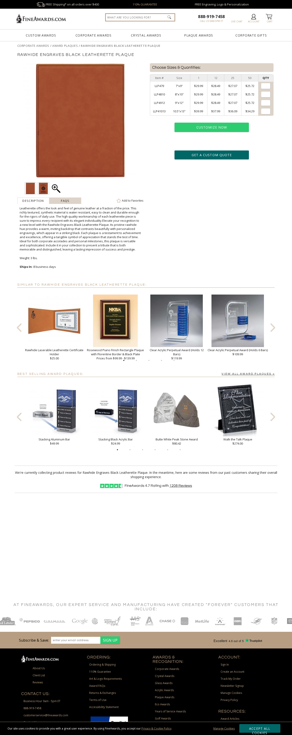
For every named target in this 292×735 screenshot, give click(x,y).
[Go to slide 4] (161, 360)
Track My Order (231, 679)
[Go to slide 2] (136, 360)
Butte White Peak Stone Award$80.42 (177, 441)
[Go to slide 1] (124, 360)
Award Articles (230, 719)
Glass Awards (163, 683)
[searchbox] (140, 17)
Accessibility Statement (104, 707)
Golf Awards (163, 718)
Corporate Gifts (251, 35)
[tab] (33, 201)
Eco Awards (162, 704)
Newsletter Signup (232, 686)
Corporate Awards (94, 35)
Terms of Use (98, 700)
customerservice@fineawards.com (45, 715)
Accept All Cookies (259, 729)
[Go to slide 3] (149, 360)
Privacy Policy (229, 700)
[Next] (272, 327)
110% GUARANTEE (145, 4)
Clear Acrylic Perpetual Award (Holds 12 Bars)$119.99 (177, 354)
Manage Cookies (224, 728)
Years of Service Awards (170, 711)
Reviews (180, 485)
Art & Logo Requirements (105, 679)
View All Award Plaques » (248, 373)
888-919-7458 (211, 16)
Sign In (225, 665)
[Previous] (19, 327)
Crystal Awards (146, 35)
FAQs (65, 201)
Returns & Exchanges (102, 693)
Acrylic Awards (164, 690)
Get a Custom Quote (212, 155)
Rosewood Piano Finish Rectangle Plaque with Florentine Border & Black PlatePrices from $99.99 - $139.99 (115, 354)
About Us (39, 668)
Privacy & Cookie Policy (156, 728)
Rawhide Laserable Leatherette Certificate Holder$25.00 (54, 354)
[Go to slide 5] (174, 360)
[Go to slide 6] (180, 450)
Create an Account (232, 672)
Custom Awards (41, 35)
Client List (39, 675)
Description (33, 201)
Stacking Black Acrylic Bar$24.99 (115, 441)
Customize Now (211, 127)
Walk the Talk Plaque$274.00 (237, 441)
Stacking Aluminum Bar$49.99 (54, 441)
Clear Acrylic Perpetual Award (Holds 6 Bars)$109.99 (238, 352)
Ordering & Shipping (102, 665)
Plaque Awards (198, 35)
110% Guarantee (100, 672)
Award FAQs (97, 686)
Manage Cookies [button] (231, 693)
